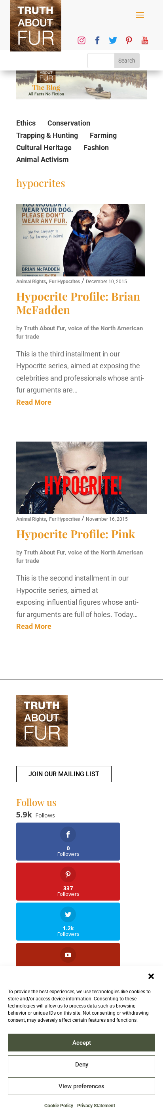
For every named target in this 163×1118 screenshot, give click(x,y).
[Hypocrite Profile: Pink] (81, 477)
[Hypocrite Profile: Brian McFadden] (80, 240)
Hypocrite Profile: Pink (75, 533)
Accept (81, 1042)
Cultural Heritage (44, 147)
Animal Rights (31, 281)
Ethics (26, 123)
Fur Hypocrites (64, 281)
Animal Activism (42, 159)
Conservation (68, 123)
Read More (33, 402)
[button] (151, 976)
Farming (103, 135)
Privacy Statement (96, 1105)
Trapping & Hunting (47, 135)
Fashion (96, 147)
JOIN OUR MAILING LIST (63, 774)
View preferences (81, 1086)
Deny (81, 1064)
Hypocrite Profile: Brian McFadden (78, 303)
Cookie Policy (58, 1105)
